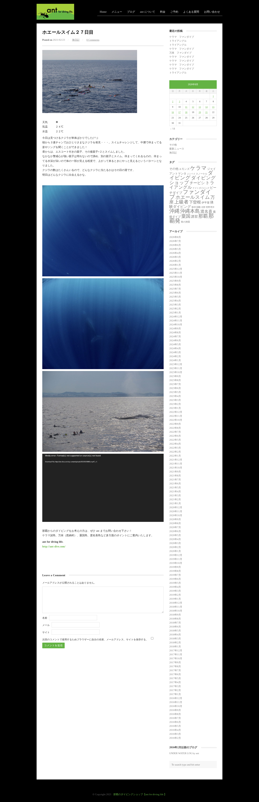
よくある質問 (191, 11)
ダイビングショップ (192, 180)
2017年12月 (175, 650)
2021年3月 (175, 495)
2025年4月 (175, 300)
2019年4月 (175, 586)
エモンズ (184, 169)
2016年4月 (175, 730)
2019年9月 (175, 567)
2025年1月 (175, 312)
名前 (44, 618)
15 (213, 107)
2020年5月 (175, 535)
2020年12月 (175, 507)
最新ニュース (176, 148)
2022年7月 (175, 431)
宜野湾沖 (210, 207)
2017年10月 (175, 658)
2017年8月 (175, 666)
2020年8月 (175, 523)
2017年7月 (175, 670)
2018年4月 (175, 634)
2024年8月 (175, 332)
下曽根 (195, 202)
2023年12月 (175, 364)
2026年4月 (175, 253)
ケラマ (198, 168)
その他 (173, 144)
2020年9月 (175, 519)
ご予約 (174, 11)
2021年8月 (175, 475)
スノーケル (201, 173)
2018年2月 (175, 642)
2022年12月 (175, 412)
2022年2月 (175, 451)
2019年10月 (175, 563)
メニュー (116, 11)
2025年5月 (175, 296)
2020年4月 (175, 539)
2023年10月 (175, 372)
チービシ (197, 183)
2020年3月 (175, 543)
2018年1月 (175, 646)
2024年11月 (175, 320)
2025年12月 (175, 268)
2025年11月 (175, 272)
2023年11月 (175, 368)
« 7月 (172, 129)
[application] (103, 488)
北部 (203, 207)
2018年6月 (175, 626)
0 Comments (92, 39)
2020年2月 (175, 547)
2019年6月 (175, 579)
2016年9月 (175, 710)
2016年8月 (175, 714)
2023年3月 (175, 400)
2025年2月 (175, 308)
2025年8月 (175, 284)
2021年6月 (175, 483)
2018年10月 (175, 610)
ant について (147, 11)
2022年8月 (175, 427)
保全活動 (196, 207)
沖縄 (174, 211)
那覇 (203, 216)
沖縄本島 (190, 211)
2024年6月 (175, 340)
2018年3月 (175, 638)
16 (173, 112)
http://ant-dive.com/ (53, 546)
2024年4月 (175, 348)
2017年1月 (175, 694)
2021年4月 (175, 491)
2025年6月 (175, 292)
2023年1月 (175, 408)
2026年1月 (175, 264)
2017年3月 (175, 686)
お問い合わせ (212, 11)
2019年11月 (175, 559)
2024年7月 (175, 336)
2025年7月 (175, 288)
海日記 (75, 39)
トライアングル (178, 40)
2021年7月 (175, 479)
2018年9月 (175, 614)
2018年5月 (175, 630)
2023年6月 (175, 388)
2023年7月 (175, 384)
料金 (162, 11)
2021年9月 (175, 471)
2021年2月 (175, 499)
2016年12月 (175, 698)
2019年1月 (175, 598)
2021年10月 (175, 467)
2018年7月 (175, 622)
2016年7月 (175, 718)
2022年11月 (175, 416)
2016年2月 (175, 738)
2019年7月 (175, 575)
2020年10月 (175, 515)
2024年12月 (175, 316)
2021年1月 (175, 503)
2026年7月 (175, 241)
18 (186, 112)
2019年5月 (175, 582)
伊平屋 (206, 202)
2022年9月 (175, 423)
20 (200, 112)
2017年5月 (175, 678)
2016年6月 (175, 722)
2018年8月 (175, 618)
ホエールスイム (193, 197)
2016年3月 (175, 734)
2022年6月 (175, 435)
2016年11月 (175, 702)
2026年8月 (175, 237)
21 (206, 112)
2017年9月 (175, 662)
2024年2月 (175, 356)
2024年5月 (175, 344)
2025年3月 (175, 304)
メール (46, 625)
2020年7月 (175, 527)
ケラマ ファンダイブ (181, 36)
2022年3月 (175, 447)
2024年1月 (175, 360)
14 (206, 107)
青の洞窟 (185, 222)
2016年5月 (175, 726)
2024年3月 (175, 352)
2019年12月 (175, 555)
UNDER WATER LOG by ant (184, 753)
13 (200, 107)
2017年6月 (175, 674)
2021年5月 (175, 487)
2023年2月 (175, 404)
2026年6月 (175, 245)
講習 (194, 216)
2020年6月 (175, 531)
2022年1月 (175, 455)
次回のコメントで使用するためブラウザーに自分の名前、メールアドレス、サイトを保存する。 (95, 639)
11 (186, 107)
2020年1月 (175, 551)
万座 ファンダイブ (180, 52)
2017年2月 (175, 690)
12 (193, 107)
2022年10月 (175, 420)
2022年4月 (175, 443)
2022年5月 (175, 439)
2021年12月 (175, 459)
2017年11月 (175, 654)
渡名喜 (206, 211)
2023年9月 (175, 376)
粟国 (185, 216)
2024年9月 (175, 328)
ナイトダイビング (201, 188)
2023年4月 (175, 396)
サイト (46, 632)
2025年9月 (175, 280)
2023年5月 (175, 392)
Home (103, 11)
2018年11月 (175, 606)
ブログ (131, 11)
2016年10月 (175, 706)
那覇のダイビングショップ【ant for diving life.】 (139, 794)
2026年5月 (175, 249)
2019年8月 (175, 571)
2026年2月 (175, 261)
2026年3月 (175, 257)
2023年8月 (175, 380)
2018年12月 (175, 602)
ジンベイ (191, 174)
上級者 (181, 201)
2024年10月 (175, 324)
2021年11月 (175, 463)
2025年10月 (175, 276)
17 (179, 112)
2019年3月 (175, 590)
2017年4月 (175, 682)
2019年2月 (175, 594)
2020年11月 (175, 511)
